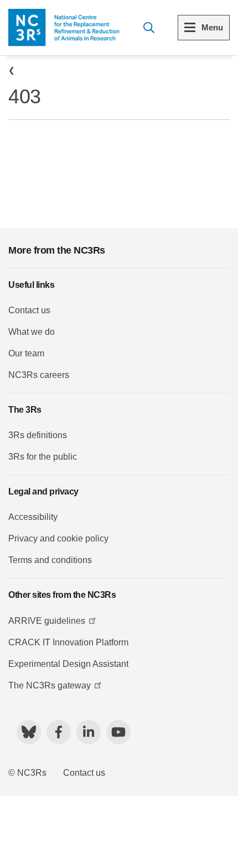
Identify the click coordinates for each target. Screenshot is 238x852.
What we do (31, 331)
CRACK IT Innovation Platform (68, 642)
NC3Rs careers (38, 375)
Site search (148, 27)
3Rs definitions (37, 435)
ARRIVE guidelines (46, 620)
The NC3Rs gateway (49, 685)
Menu (212, 27)
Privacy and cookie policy (58, 538)
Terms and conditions (50, 560)
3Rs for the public (42, 456)
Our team (26, 353)
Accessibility (33, 517)
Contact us (29, 310)
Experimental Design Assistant (68, 664)
